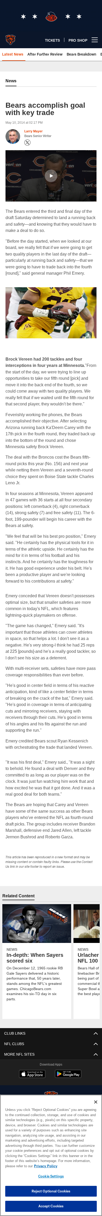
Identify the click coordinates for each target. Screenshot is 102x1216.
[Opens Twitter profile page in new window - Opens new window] (27, 142)
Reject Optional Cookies (51, 1191)
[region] (51, 1155)
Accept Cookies (51, 1206)
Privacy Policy (44, 1166)
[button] (51, 176)
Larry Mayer (33, 131)
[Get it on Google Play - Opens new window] (68, 1083)
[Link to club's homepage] (10, 38)
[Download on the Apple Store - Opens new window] (32, 1081)
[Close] (95, 1102)
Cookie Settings (51, 1176)
